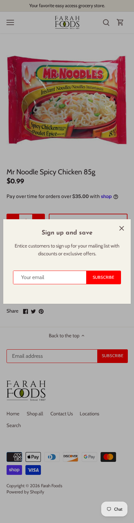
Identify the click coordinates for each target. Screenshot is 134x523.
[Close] (121, 228)
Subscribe (103, 277)
